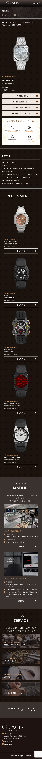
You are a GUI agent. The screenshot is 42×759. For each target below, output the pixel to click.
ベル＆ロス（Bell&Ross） (9, 76)
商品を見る (21, 251)
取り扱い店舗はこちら (21, 102)
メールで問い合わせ (21, 96)
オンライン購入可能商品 (21, 107)
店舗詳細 (21, 546)
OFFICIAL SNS (34, 3)
